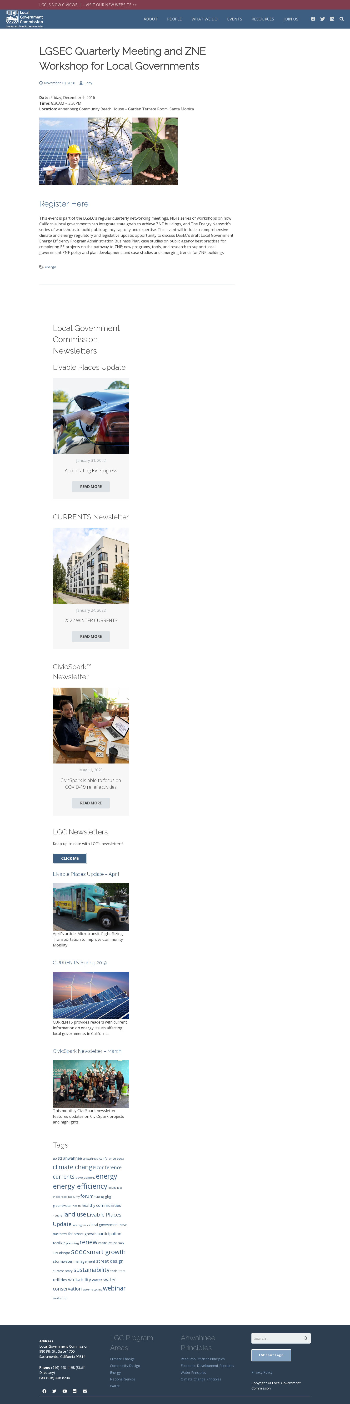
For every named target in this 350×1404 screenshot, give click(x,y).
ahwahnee (72, 1158)
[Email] (85, 1391)
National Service (122, 1379)
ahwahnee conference (99, 1158)
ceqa (120, 1158)
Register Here (64, 203)
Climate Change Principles (201, 1379)
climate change (74, 1167)
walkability (79, 1279)
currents (64, 1176)
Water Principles (193, 1372)
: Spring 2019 (80, 963)
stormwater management (74, 1261)
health (77, 1205)
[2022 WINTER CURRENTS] (91, 566)
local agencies (81, 1225)
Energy (115, 1372)
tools (114, 1271)
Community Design (125, 1365)
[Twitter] (322, 19)
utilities (60, 1279)
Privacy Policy (261, 1372)
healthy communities (101, 1205)
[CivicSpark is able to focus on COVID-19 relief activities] (91, 726)
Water (115, 1386)
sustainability (92, 1270)
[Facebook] (313, 19)
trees (122, 1271)
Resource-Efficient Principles (203, 1359)
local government (105, 1224)
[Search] (341, 19)
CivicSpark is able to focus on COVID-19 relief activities (90, 783)
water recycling (92, 1289)
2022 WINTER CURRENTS (90, 620)
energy (50, 267)
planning (72, 1243)
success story (63, 1271)
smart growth (106, 1251)
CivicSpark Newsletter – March (87, 1051)
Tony (88, 83)
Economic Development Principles (207, 1365)
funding (99, 1196)
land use (74, 1214)
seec (78, 1251)
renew (88, 1242)
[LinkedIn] (332, 19)
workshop (60, 1298)
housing (57, 1215)
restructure (107, 1243)
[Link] (25, 19)
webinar (114, 1288)
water (97, 1279)
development (85, 1177)
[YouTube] (65, 1391)
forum (87, 1196)
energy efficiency (80, 1186)
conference (109, 1167)
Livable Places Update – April (86, 874)
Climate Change (122, 1359)
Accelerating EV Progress (91, 470)
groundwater (62, 1205)
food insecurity (70, 1196)
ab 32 (57, 1158)
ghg (108, 1196)
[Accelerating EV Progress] (91, 416)
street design (110, 1261)
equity (112, 1187)
